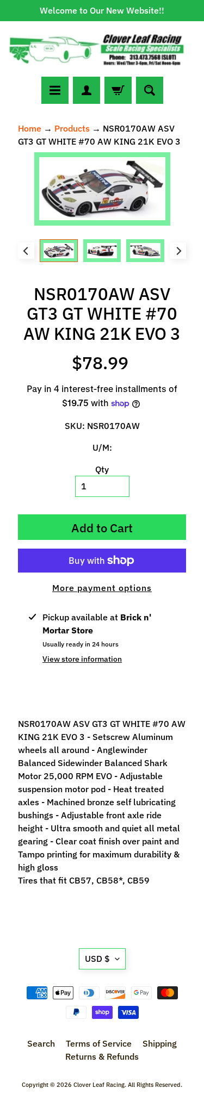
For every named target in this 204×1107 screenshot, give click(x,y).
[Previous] (26, 250)
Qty (102, 469)
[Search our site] (149, 90)
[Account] (86, 90)
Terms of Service (99, 1043)
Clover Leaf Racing (99, 1085)
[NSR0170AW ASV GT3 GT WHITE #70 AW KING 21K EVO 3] (59, 250)
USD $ (97, 958)
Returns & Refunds (102, 1056)
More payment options (102, 587)
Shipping (160, 1043)
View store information (82, 659)
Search (41, 1043)
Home (29, 128)
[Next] (178, 250)
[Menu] (55, 90)
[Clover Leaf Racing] (102, 49)
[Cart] (118, 90)
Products (72, 128)
